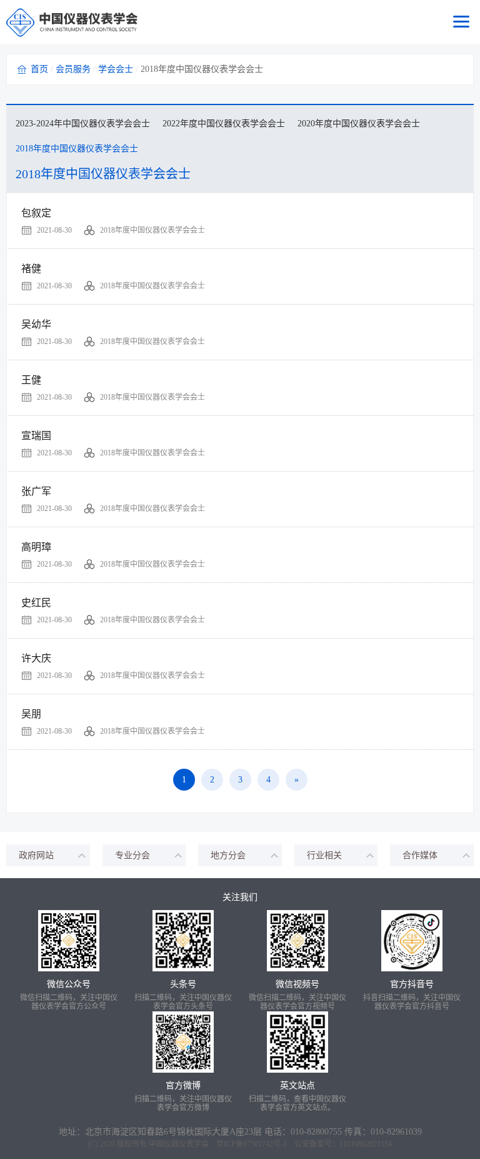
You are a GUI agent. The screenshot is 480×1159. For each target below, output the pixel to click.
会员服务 (73, 69)
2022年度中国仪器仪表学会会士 (223, 123)
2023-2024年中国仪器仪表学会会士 (83, 123)
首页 (39, 69)
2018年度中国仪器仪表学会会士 (77, 148)
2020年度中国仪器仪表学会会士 (359, 123)
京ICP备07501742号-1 (251, 1144)
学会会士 (115, 69)
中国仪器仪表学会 (179, 1144)
